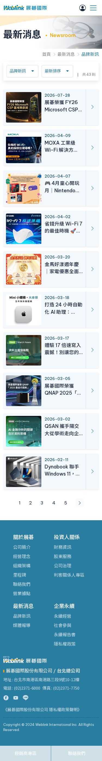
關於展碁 (23, 537)
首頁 (46, 54)
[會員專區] (82, 8)
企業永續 (64, 606)
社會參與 (62, 625)
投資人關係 (67, 537)
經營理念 (21, 556)
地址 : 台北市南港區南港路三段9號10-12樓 (41, 679)
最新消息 (66, 54)
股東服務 (62, 556)
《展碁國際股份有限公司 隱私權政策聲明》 (42, 709)
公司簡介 (21, 547)
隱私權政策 (65, 644)
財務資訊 (62, 547)
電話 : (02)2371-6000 (21, 688)
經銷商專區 (25, 753)
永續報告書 (65, 634)
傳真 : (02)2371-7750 (60, 688)
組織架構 (21, 565)
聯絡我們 (21, 584)
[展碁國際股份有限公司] (25, 7)
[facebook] (6, 698)
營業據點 (21, 593)
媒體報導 (21, 625)
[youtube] (15, 698)
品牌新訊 (90, 54)
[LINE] (25, 698)
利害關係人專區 (69, 575)
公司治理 (62, 565)
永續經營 (62, 616)
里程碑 (19, 575)
